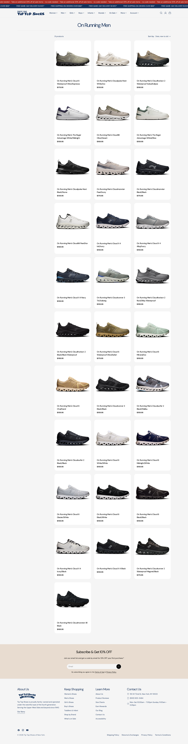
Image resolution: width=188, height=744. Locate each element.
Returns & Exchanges (130, 735)
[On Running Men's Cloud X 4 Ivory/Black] (72, 546)
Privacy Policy (146, 735)
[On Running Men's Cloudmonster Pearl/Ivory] (112, 167)
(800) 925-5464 (136, 698)
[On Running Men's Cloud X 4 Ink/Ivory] (112, 221)
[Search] (161, 13)
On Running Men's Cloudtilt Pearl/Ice (72, 243)
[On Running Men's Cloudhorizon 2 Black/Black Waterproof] (72, 329)
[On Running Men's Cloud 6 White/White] (112, 438)
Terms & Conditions (163, 735)
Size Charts (100, 702)
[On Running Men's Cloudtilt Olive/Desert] (112, 113)
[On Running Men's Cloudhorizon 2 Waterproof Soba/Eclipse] (152, 58)
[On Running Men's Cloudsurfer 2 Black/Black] (72, 438)
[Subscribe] (118, 666)
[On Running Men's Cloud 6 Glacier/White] (72, 492)
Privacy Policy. (111, 672)
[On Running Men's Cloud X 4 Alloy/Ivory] (152, 221)
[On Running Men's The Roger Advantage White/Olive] (152, 113)
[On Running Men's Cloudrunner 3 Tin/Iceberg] (112, 275)
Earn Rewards (101, 706)
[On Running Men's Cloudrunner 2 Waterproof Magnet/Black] (152, 546)
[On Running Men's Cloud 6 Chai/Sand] (72, 384)
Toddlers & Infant (71, 710)
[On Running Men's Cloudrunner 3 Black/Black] (112, 384)
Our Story (21, 712)
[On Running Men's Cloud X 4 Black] (112, 546)
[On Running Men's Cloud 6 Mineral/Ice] (152, 329)
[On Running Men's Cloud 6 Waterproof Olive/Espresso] (72, 58)
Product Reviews (102, 698)
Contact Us (100, 714)
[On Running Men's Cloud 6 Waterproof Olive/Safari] (112, 329)
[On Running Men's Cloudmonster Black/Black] (152, 167)
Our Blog (99, 710)
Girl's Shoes (69, 702)
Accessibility (101, 719)
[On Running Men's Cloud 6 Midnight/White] (152, 438)
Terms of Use (99, 672)
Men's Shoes (69, 698)
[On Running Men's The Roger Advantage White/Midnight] (72, 113)
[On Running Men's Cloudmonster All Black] (72, 600)
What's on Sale (70, 719)
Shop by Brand (70, 714)
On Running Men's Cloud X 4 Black (111, 568)
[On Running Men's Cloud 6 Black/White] (112, 492)
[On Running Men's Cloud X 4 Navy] (72, 275)
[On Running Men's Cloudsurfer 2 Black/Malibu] (152, 384)
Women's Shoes (70, 694)
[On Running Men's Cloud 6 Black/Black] (152, 492)
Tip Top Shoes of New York (34, 735)
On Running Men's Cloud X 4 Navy (71, 297)
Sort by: (151, 36)
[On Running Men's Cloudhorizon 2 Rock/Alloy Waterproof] (152, 275)
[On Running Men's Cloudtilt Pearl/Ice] (72, 221)
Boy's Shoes (69, 706)
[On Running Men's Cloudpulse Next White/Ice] (112, 58)
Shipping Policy (113, 735)
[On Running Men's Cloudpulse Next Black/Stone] (72, 167)
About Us (99, 694)
